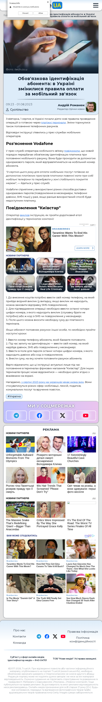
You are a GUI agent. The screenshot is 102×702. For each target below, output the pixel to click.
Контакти (19, 636)
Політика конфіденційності (83, 639)
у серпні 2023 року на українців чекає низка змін (52, 382)
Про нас (19, 630)
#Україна (14, 396)
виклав (24, 215)
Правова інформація (82, 631)
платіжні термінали (53, 122)
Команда (19, 642)
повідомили (72, 150)
